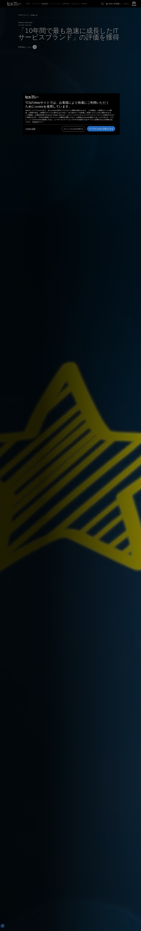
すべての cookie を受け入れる (101, 129)
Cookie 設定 (31, 129)
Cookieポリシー (38, 122)
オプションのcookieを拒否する (73, 129)
